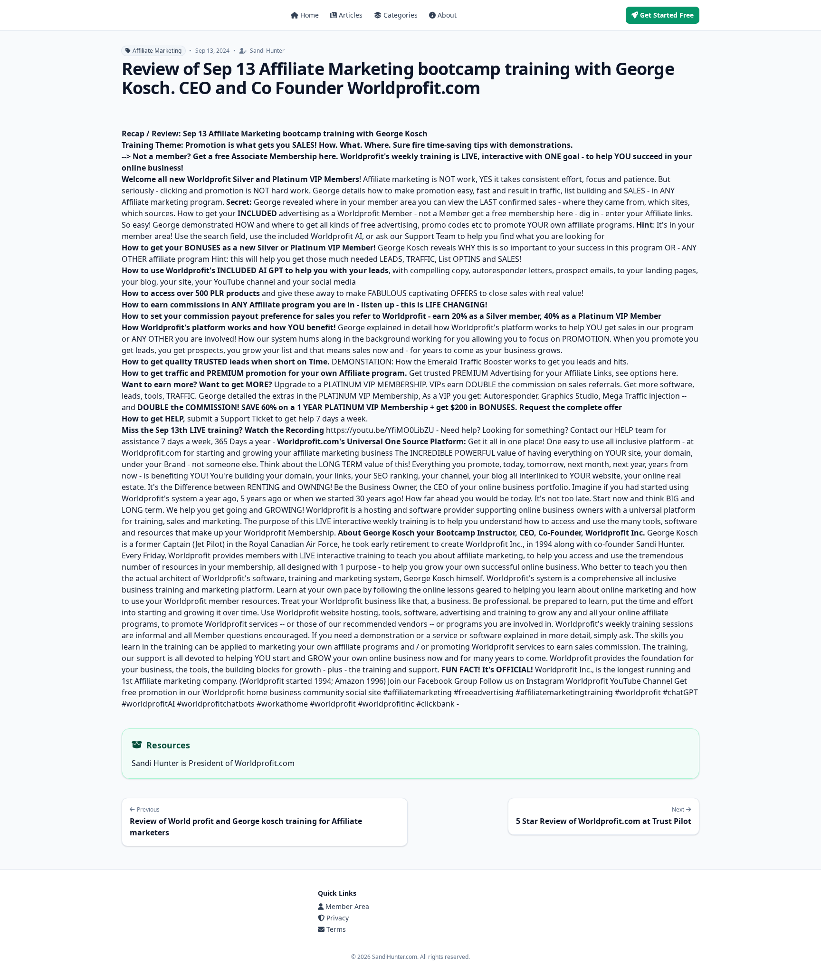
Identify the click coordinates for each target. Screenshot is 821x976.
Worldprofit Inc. (563, 669)
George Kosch (672, 532)
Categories (400, 14)
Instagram (546, 681)
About (447, 14)
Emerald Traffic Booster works (482, 361)
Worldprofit (328, 510)
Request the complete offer (570, 407)
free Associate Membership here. (276, 156)
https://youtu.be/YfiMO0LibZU (380, 430)
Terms (336, 929)
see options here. (647, 373)
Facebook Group (447, 681)
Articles (351, 14)
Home (309, 14)
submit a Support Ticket (230, 418)
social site (363, 692)
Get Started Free (667, 14)
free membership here (532, 213)
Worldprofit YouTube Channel (619, 681)
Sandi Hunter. (659, 544)
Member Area (347, 906)
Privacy (337, 917)
